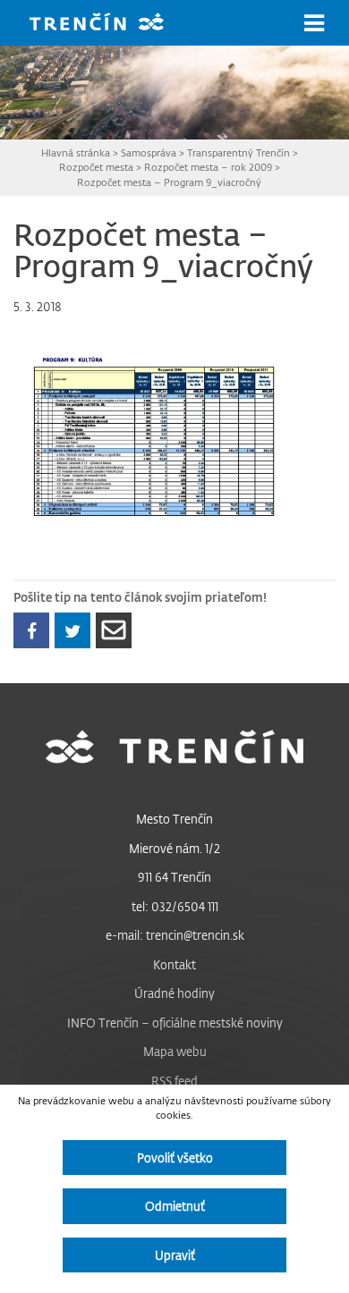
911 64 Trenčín (174, 876)
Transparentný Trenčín (238, 152)
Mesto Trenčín (174, 818)
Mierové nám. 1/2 (174, 848)
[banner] (110, 24)
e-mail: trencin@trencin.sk (175, 934)
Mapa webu (175, 1051)
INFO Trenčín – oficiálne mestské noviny (175, 1022)
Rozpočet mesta (96, 166)
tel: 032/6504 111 (175, 906)
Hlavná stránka (75, 152)
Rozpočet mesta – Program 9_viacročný (169, 182)
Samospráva (148, 152)
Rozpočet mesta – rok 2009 (208, 166)
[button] (314, 23)
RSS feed (174, 1080)
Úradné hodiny (174, 993)
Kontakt (174, 964)
